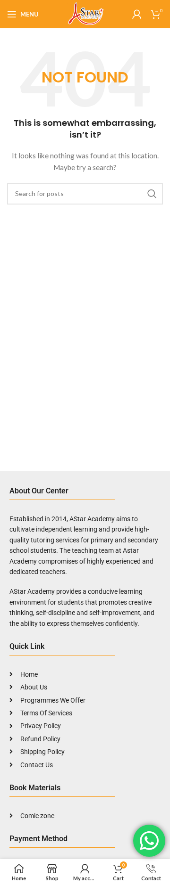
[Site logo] (85, 13)
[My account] (137, 14)
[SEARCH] (152, 194)
